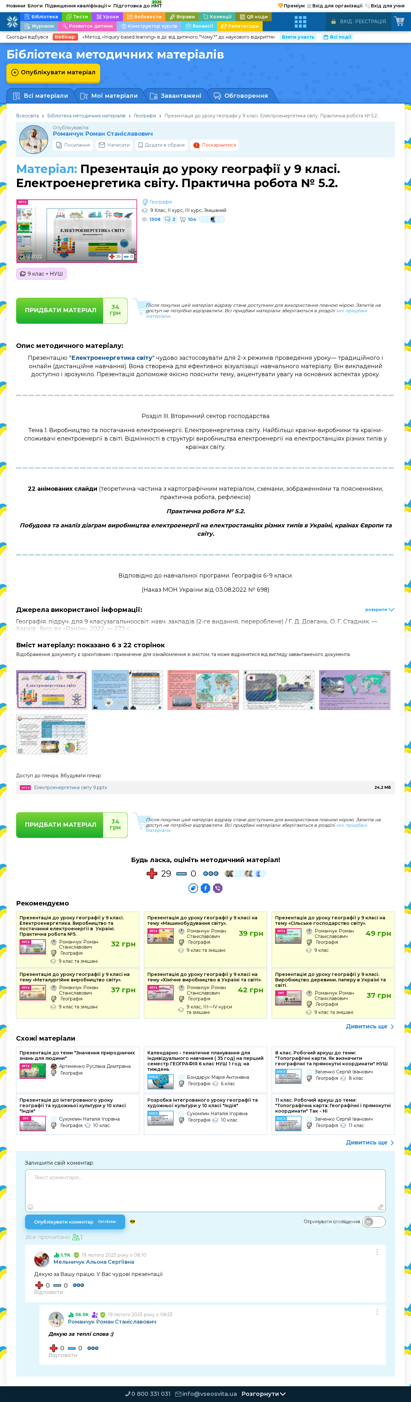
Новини (15, 6)
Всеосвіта (27, 116)
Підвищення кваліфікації (78, 6)
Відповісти (48, 1292)
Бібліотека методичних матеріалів (86, 116)
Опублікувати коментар (75, 1222)
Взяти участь (298, 37)
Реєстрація (370, 21)
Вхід (346, 21)
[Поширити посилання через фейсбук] (205, 888)
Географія (145, 116)
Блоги (35, 6)
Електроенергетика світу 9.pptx (70, 787)
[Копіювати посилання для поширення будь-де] (193, 888)
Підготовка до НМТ (137, 5)
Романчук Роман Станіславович (103, 134)
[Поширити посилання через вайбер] (218, 888)
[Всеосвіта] (12, 22)
